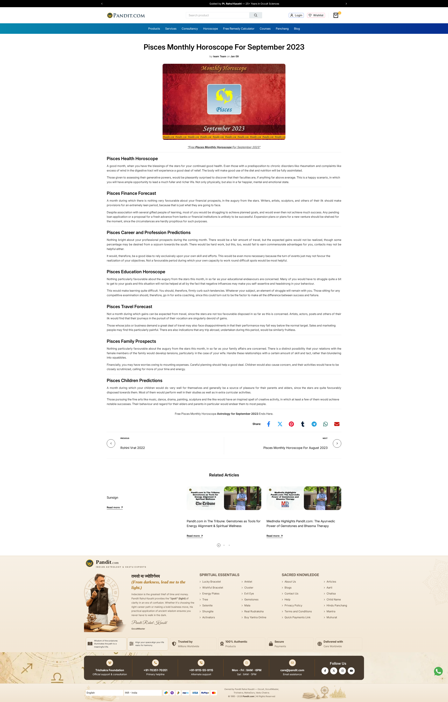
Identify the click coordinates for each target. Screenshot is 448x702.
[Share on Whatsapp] (325, 424)
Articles (331, 581)
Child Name (334, 599)
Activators (208, 617)
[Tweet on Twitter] (280, 424)
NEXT (325, 438)
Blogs (288, 587)
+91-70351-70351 (155, 670)
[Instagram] (342, 670)
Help (287, 599)
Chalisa (331, 593)
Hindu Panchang (337, 605)
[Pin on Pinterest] (291, 424)
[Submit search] (255, 15)
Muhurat (332, 617)
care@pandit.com (292, 670)
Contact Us (291, 593)
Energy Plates (210, 593)
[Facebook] (324, 670)
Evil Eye (249, 593)
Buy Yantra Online (255, 617)
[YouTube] (351, 670)
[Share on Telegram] (314, 424)
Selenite (207, 605)
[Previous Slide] (103, 3)
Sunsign (112, 497)
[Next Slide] (344, 3)
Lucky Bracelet (211, 581)
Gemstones (251, 599)
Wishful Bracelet (212, 587)
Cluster (248, 587)
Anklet (248, 581)
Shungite (208, 611)
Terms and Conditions (298, 611)
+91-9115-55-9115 (201, 670)
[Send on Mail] (336, 424)
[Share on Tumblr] (302, 424)
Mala (247, 605)
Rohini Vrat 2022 (132, 448)
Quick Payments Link (297, 617)
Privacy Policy (293, 605)
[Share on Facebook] (268, 424)
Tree (205, 599)
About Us (290, 581)
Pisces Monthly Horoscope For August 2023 (295, 448)
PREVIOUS (124, 438)
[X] (333, 670)
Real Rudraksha (254, 611)
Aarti (329, 587)
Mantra (331, 611)
